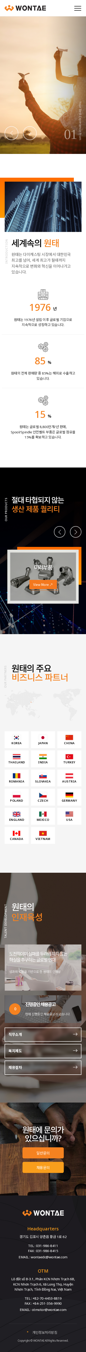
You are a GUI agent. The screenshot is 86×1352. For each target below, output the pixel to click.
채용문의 (43, 1167)
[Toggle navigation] (77, 8)
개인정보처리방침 (44, 1332)
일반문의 (43, 1153)
